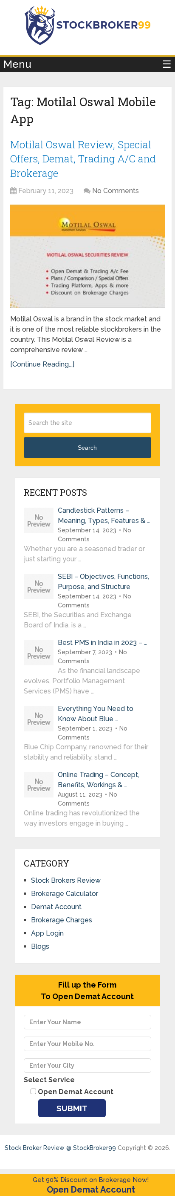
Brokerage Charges (61, 920)
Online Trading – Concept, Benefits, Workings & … (98, 780)
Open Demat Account (91, 1189)
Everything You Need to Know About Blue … (95, 714)
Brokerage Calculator (64, 894)
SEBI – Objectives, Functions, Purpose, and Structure (103, 581)
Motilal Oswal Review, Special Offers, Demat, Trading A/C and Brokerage (83, 159)
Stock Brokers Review (66, 880)
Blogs (40, 946)
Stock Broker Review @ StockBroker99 (60, 1147)
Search (87, 447)
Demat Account (56, 907)
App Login (47, 933)
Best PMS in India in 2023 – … (102, 642)
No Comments (115, 191)
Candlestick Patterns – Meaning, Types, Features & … (104, 515)
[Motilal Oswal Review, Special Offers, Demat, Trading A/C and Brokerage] (87, 256)
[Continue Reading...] (42, 364)
